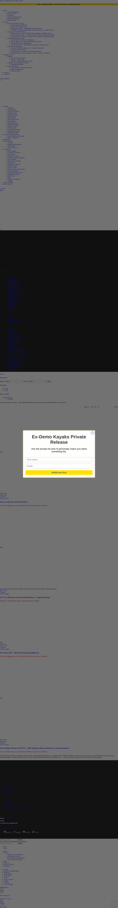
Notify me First (59, 472)
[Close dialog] (92, 432)
